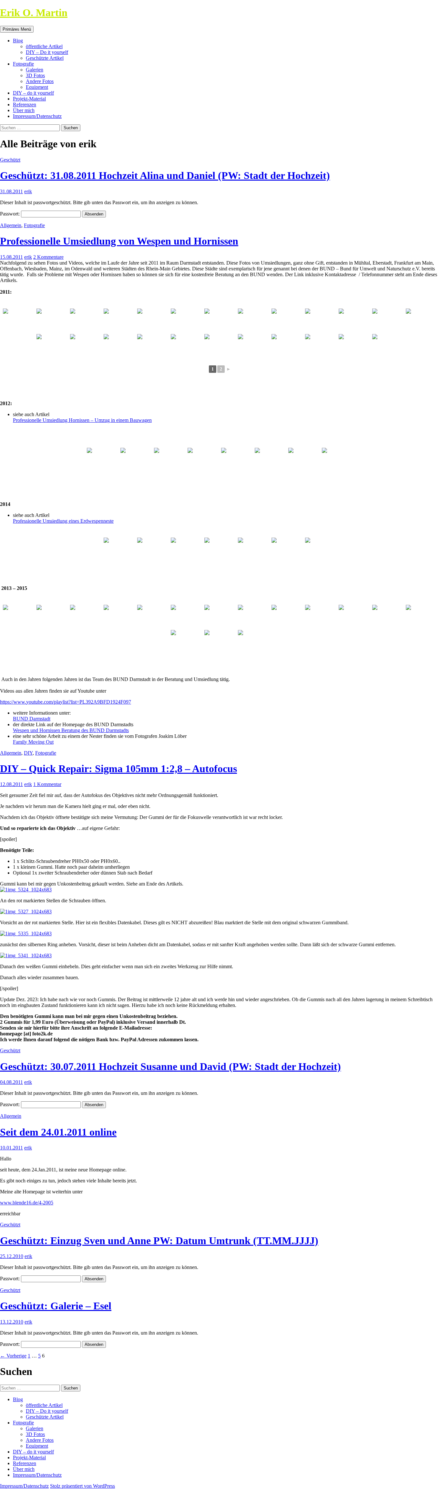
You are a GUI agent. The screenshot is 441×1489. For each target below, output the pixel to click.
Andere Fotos (40, 81)
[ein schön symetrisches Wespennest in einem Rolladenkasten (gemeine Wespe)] (254, 321)
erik (28, 191)
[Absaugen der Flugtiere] (388, 321)
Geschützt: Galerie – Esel (55, 1306)
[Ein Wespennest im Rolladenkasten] (120, 617)
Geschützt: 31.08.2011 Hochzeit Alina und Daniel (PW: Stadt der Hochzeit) (165, 175)
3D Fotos (35, 75)
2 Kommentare (48, 257)
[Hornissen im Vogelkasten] (288, 346)
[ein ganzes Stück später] (220, 549)
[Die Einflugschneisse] (120, 549)
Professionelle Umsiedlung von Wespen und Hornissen (119, 241)
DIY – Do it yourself (47, 52)
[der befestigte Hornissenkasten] (304, 460)
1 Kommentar (47, 784)
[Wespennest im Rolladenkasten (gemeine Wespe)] (153, 321)
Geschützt (10, 160)
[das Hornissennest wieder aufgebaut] (220, 617)
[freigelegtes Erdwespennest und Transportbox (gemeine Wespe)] (187, 346)
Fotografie (23, 64)
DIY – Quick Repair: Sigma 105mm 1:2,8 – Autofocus (118, 768)
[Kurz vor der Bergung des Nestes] (288, 549)
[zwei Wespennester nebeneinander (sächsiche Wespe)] (86, 346)
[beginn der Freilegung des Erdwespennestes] (153, 549)
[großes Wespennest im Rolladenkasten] (153, 617)
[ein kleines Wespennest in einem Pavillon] (19, 617)
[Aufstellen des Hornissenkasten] (271, 460)
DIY (28, 753)
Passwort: (10, 213)
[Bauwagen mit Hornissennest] (204, 460)
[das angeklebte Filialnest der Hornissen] (237, 460)
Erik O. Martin (33, 12)
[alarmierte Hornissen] (321, 346)
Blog (18, 40)
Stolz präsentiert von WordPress (82, 1486)
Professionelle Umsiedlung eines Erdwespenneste (63, 521)
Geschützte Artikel (45, 58)
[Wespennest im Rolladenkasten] (355, 617)
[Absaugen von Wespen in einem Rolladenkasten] (187, 642)
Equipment (37, 87)
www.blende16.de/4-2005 (26, 1202)
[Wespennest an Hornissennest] (103, 460)
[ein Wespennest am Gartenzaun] (86, 617)
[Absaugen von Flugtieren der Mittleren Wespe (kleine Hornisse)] (220, 321)
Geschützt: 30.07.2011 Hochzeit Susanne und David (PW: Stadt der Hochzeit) (170, 1066)
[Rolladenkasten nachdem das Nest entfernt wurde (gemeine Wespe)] (52, 346)
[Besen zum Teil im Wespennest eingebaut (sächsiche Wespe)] (321, 321)
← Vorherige (13, 1355)
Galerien (34, 69)
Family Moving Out (33, 742)
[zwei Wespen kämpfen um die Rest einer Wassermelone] (254, 617)
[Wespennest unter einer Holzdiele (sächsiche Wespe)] (187, 321)
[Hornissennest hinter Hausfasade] (254, 346)
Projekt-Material (29, 98)
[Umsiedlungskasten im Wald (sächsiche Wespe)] (355, 321)
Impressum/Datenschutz (37, 116)
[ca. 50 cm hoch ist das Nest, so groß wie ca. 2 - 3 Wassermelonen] (254, 549)
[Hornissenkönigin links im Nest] (388, 346)
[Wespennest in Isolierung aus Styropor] (422, 617)
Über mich (24, 110)
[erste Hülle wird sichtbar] (187, 549)
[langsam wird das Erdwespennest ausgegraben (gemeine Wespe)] (153, 346)
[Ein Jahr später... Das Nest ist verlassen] (136, 460)
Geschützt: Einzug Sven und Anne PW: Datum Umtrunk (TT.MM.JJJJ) (159, 1240)
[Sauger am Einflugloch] (52, 321)
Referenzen (24, 104)
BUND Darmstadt (31, 718)
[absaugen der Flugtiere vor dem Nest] (120, 321)
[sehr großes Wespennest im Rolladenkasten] (220, 642)
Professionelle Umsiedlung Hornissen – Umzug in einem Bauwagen (82, 420)
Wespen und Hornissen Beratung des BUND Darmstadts (71, 730)
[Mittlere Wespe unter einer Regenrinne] (288, 321)
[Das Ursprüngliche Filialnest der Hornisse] (170, 460)
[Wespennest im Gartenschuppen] (288, 617)
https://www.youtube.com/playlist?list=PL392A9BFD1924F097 (65, 702)
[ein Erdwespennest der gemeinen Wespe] (120, 346)
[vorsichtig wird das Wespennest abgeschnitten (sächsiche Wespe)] (86, 321)
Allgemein (10, 225)
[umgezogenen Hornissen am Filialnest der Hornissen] (338, 460)
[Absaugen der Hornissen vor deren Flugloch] (220, 346)
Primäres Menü (17, 29)
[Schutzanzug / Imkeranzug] (19, 321)
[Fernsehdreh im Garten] (388, 617)
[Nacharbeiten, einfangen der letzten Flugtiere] (321, 549)
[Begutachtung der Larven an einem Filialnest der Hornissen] (355, 346)
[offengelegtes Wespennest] (321, 617)
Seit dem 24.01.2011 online (58, 1132)
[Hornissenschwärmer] (254, 642)
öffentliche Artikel (44, 46)
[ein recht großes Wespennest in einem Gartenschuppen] (52, 617)
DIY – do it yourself (33, 93)
